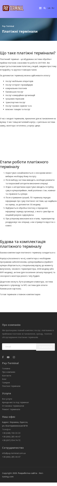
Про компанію (8, 372)
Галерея (6, 382)
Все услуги (7, 399)
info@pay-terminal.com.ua (14, 453)
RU (53, 8)
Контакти (6, 375)
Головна (6, 368)
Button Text (10, 131)
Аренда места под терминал (15, 402)
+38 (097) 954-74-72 (11, 440)
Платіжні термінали (11, 386)
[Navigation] (40, 8)
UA (49, 8)
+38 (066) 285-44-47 (11, 436)
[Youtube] (8, 357)
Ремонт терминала (11, 409)
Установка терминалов (13, 405)
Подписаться (45, 347)
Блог (4, 379)
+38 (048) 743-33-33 (11, 433)
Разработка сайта (27, 473)
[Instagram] (14, 357)
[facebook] (2, 357)
